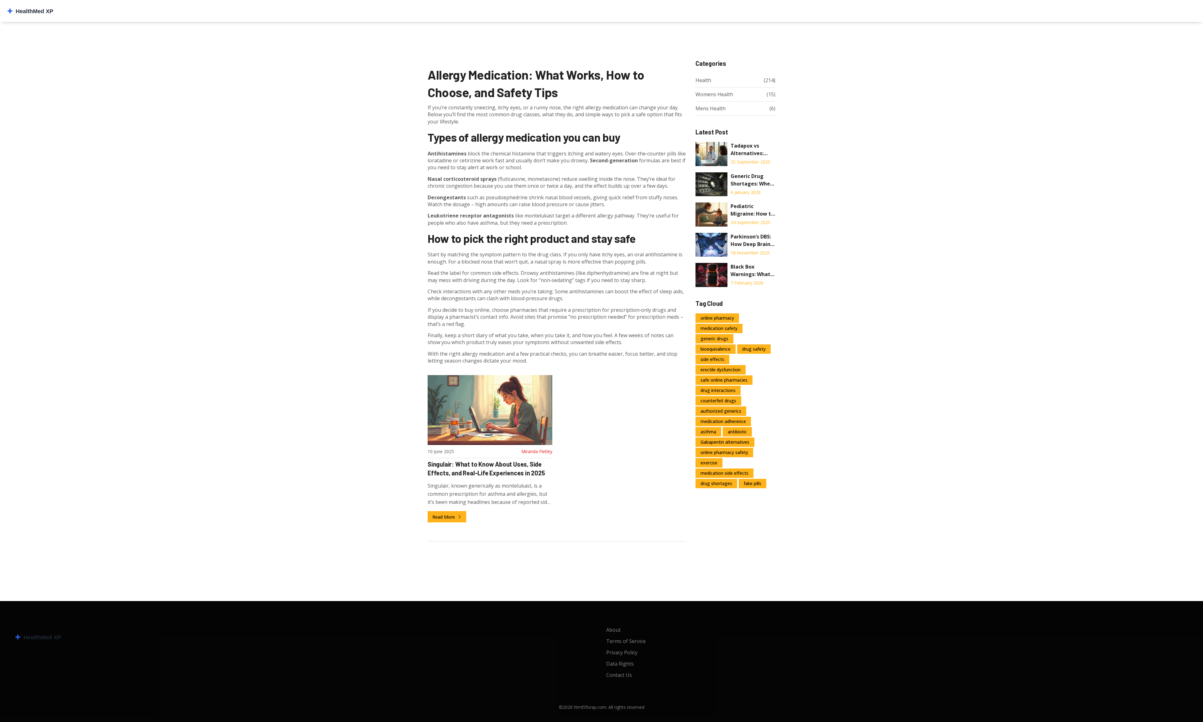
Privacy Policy (622, 652)
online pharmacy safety (724, 452)
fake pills (752, 483)
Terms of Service (626, 641)
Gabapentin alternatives (724, 442)
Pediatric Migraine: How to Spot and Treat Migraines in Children (752, 210)
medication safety (718, 328)
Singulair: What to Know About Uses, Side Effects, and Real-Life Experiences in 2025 (486, 468)
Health (703, 80)
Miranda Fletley (536, 451)
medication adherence (723, 421)
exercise (708, 463)
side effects (712, 359)
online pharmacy (717, 318)
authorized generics (720, 411)
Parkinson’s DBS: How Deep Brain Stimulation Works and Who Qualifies (751, 240)
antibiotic (737, 432)
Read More (444, 517)
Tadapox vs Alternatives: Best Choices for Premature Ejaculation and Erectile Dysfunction (751, 149)
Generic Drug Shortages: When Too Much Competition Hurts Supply (752, 180)
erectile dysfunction (720, 370)
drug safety (754, 349)
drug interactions (718, 390)
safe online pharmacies (723, 380)
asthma (708, 432)
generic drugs (714, 339)
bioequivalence (715, 349)
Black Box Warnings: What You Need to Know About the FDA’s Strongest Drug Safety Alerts (751, 270)
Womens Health (714, 94)
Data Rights (620, 663)
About (613, 629)
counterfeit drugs (718, 401)
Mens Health (710, 108)
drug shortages (716, 483)
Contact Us (619, 675)
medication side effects (724, 473)
